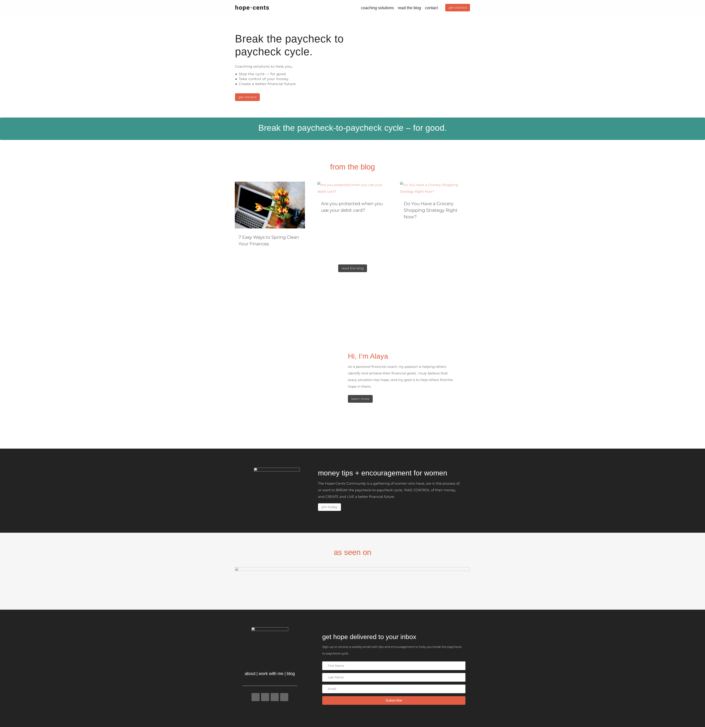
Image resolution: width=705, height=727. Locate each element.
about (250, 673)
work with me (271, 673)
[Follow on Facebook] (256, 697)
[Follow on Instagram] (265, 697)
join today (329, 507)
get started (458, 8)
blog (291, 673)
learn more (360, 399)
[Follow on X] (275, 697)
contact (431, 8)
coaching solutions (377, 8)
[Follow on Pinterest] (284, 697)
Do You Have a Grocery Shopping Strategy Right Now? (431, 210)
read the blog (409, 8)
